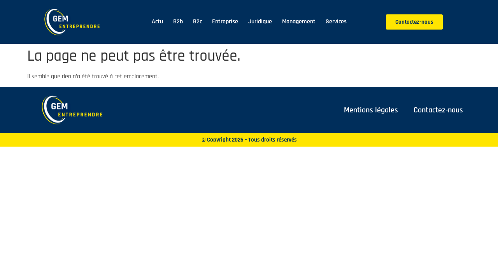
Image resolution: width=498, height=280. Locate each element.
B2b (178, 22)
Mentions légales (371, 110)
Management (299, 22)
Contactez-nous (438, 110)
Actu (157, 22)
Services (336, 22)
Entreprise (225, 22)
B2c (197, 22)
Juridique (260, 22)
